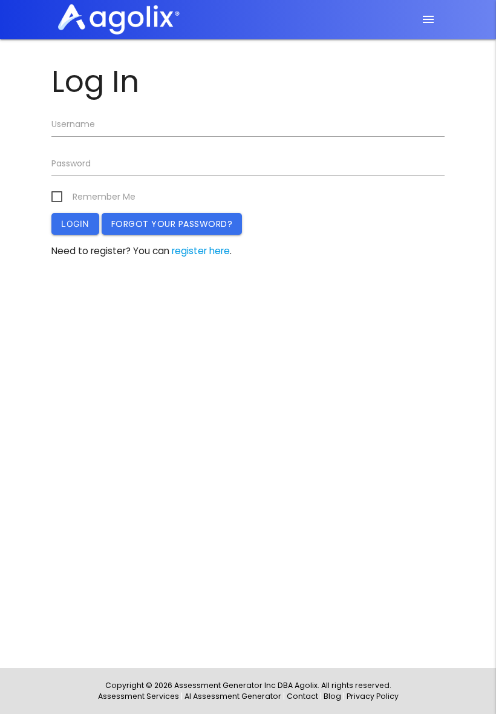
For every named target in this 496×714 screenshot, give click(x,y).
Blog (332, 696)
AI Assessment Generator (232, 696)
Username (73, 124)
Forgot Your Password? (172, 224)
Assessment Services (138, 696)
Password (71, 163)
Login (75, 223)
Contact (302, 696)
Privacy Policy (373, 696)
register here (201, 250)
